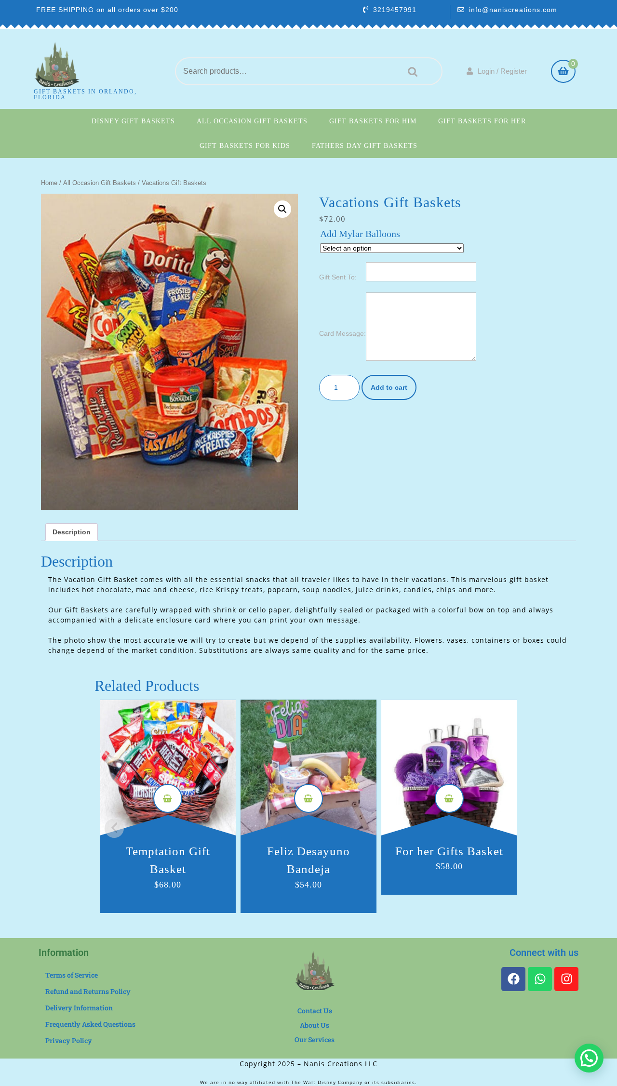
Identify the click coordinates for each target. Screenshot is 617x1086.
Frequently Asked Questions (90, 1024)
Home (49, 182)
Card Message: (342, 333)
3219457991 (394, 9)
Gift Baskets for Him (372, 121)
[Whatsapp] (540, 979)
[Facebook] (513, 979)
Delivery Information (79, 1007)
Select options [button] (167, 798)
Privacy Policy (68, 1040)
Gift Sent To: (338, 277)
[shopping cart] (563, 72)
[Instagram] (566, 979)
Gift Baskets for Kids (245, 145)
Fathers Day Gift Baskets (364, 145)
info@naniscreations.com (513, 9)
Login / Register (502, 71)
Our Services (315, 1039)
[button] (282, 209)
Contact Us (314, 1010)
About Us (314, 1025)
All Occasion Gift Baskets (252, 121)
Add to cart (389, 387)
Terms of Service (71, 975)
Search (410, 71)
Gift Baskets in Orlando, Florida (85, 94)
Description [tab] (72, 532)
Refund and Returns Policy (88, 991)
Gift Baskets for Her (482, 121)
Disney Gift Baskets (133, 121)
